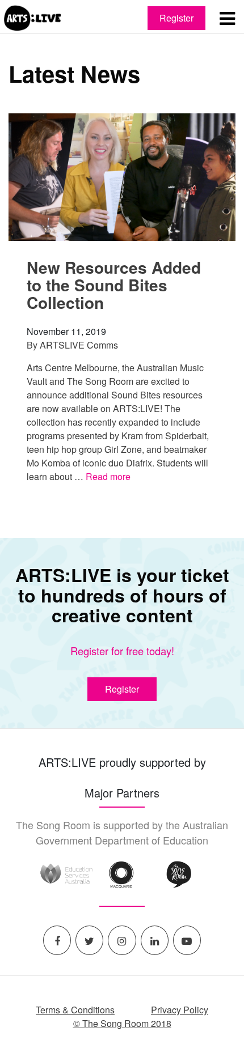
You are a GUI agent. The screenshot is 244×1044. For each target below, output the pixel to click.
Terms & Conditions (75, 1009)
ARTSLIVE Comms (79, 344)
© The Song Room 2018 (122, 1023)
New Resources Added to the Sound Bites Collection (114, 285)
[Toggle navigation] (227, 18)
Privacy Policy (179, 1009)
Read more (108, 476)
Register (176, 17)
